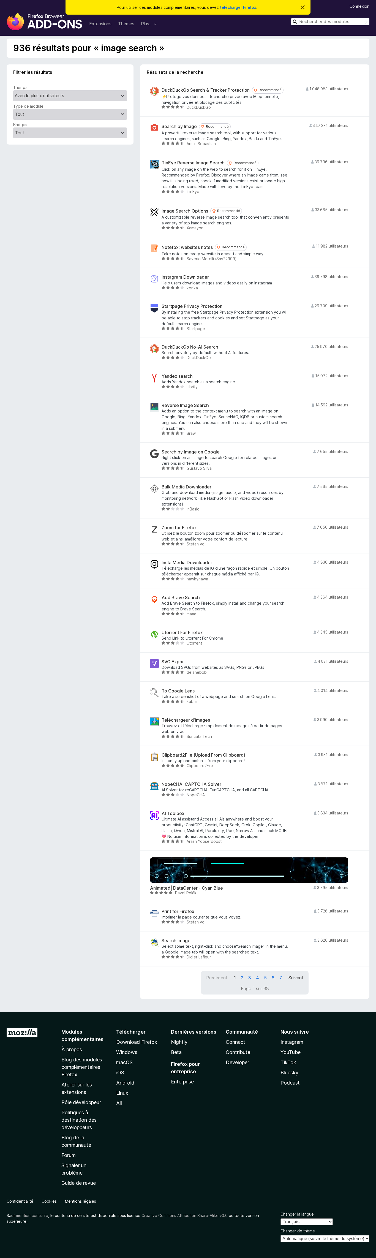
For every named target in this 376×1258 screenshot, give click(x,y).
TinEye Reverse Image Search (193, 162)
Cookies (49, 1201)
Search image (176, 940)
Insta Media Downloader (187, 562)
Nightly (179, 1042)
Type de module (28, 106)
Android (125, 1083)
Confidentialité (20, 1201)
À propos (71, 1049)
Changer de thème (297, 1231)
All (119, 1103)
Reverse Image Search (185, 405)
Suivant (295, 977)
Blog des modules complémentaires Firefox (81, 1067)
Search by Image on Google (191, 452)
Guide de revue (78, 1183)
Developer (237, 1062)
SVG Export (174, 661)
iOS (120, 1072)
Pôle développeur (81, 1102)
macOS (124, 1062)
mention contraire (32, 1215)
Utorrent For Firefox (182, 632)
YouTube (290, 1052)
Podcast (290, 1083)
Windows (126, 1052)
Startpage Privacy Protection (192, 306)
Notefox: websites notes (187, 247)
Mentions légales (80, 1201)
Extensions (100, 23)
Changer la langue (297, 1214)
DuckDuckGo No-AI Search (190, 347)
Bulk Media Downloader (186, 487)
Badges (20, 124)
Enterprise (182, 1082)
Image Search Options (185, 211)
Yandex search (177, 376)
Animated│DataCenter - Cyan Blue (186, 888)
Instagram (291, 1042)
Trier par (21, 87)
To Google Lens (178, 691)
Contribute (238, 1052)
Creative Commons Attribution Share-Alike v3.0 (184, 1215)
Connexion (359, 6)
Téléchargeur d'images (186, 720)
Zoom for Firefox (179, 527)
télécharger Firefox (238, 7)
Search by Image (179, 126)
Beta (176, 1052)
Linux (122, 1093)
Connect (235, 1042)
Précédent (216, 977)
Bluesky (289, 1072)
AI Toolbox (173, 813)
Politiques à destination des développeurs (79, 1120)
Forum (68, 1155)
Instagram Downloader (185, 277)
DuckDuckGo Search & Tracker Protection (206, 90)
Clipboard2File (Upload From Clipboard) (203, 755)
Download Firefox (136, 1042)
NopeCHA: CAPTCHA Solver (191, 784)
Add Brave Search (181, 597)
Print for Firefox (178, 911)
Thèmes (126, 23)
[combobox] (330, 21)
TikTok (288, 1062)
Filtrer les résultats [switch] (32, 72)
